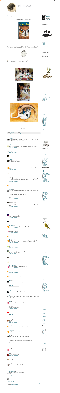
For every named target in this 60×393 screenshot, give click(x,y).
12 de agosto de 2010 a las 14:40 (13, 211)
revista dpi (44, 96)
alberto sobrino (45, 235)
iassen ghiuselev (45, 119)
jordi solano (44, 262)
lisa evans (44, 202)
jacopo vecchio (45, 259)
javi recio (44, 260)
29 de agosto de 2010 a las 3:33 (13, 346)
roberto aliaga (44, 163)
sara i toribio (44, 294)
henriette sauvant (45, 118)
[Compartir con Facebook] (18, 132)
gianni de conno (45, 117)
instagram (44, 43)
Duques (10, 260)
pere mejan (44, 288)
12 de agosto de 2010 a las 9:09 (13, 169)
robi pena (44, 291)
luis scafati (44, 125)
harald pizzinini (45, 256)
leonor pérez (44, 201)
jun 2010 (45, 342)
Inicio (24, 383)
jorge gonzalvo (45, 156)
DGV (9, 363)
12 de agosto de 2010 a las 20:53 (13, 227)
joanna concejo (45, 123)
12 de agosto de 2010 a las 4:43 (13, 152)
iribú (43, 258)
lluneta (44, 182)
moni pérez (44, 280)
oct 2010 (45, 336)
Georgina (10, 138)
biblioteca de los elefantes (46, 171)
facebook (44, 42)
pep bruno (44, 162)
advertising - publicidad (44, 309)
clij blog (44, 172)
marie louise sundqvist (46, 204)
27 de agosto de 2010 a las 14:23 (13, 322)
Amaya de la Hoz (11, 239)
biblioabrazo (44, 170)
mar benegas (44, 157)
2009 (44, 348)
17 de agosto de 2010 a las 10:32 (13, 267)
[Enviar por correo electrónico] (16, 132)
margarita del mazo (45, 158)
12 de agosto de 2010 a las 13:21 (13, 181)
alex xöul (44, 239)
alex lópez (44, 238)
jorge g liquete (45, 263)
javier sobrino (44, 155)
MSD (10, 290)
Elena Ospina (11, 213)
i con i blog (44, 178)
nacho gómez (44, 283)
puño (43, 289)
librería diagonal (45, 180)
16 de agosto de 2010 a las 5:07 (13, 258)
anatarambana (45, 168)
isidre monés (44, 199)
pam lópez (44, 285)
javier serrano (44, 121)
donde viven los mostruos (46, 174)
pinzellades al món (45, 184)
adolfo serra (44, 234)
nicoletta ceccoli (45, 127)
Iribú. (10, 301)
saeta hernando (45, 293)
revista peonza (45, 99)
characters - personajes (44, 311)
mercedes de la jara (45, 278)
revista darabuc (45, 95)
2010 (44, 334)
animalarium (44, 169)
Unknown (10, 166)
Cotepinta (10, 189)
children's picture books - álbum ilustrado (44, 313)
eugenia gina (44, 252)
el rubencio (44, 250)
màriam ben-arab (45, 281)
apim (43, 81)
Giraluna (10, 159)
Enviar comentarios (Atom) (14, 384)
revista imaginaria (45, 98)
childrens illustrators (45, 46)
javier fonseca (45, 153)
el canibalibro (44, 196)
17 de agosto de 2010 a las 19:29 (13, 272)
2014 (44, 330)
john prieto (44, 261)
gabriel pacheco (45, 197)
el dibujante (44, 175)
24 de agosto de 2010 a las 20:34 (13, 303)
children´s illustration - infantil (13, 133)
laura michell (44, 200)
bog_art (10, 295)
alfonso (10, 280)
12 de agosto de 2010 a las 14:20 (13, 198)
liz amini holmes (45, 124)
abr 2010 (45, 344)
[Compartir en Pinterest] (19, 132)
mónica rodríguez (45, 159)
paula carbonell (45, 161)
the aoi (44, 100)
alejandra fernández (45, 237)
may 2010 (45, 343)
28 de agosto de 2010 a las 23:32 (13, 332)
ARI (9, 353)
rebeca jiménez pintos (46, 290)
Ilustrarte (8, 60)
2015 (44, 329)
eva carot (44, 253)
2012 (44, 332)
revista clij (44, 94)
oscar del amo (45, 284)
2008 (44, 349)
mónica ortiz (44, 282)
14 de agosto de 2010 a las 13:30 (13, 242)
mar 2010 (45, 345)
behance (44, 44)
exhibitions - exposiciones (44, 318)
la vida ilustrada (45, 179)
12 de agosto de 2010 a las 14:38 (13, 206)
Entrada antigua (38, 383)
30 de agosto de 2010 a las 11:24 (13, 355)
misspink (44, 279)
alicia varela (44, 240)
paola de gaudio (45, 286)
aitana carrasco (45, 192)
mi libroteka (44, 183)
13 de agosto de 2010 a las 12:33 (13, 232)
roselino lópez (45, 292)
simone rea (44, 214)
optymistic (44, 47)
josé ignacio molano (45, 264)
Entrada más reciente (10, 383)
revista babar (44, 93)
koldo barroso (44, 265)
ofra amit (44, 128)
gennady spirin (45, 116)
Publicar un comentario (11, 381)
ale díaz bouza (45, 236)
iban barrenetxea (45, 198)
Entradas (44, 62)
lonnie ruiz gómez (45, 267)
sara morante (44, 295)
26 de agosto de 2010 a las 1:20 (13, 308)
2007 (44, 350)
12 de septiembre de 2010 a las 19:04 (14, 375)
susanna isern (45, 164)
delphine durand (45, 194)
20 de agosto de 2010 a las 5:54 (13, 292)
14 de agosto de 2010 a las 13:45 (13, 247)
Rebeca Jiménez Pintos (12, 230)
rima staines (44, 212)
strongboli (10, 319)
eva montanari (45, 115)
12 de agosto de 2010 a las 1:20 (13, 147)
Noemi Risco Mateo (12, 371)
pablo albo (44, 160)
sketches (44, 319)
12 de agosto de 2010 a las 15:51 (13, 217)
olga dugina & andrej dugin (46, 129)
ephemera (44, 251)
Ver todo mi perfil (48, 19)
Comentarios (45, 63)
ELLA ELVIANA (11, 150)
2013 (44, 331)
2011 (44, 333)
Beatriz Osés (23, 43)
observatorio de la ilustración (46, 92)
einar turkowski (45, 113)
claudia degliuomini (45, 193)
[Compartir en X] (17, 132)
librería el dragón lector (46, 181)
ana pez (44, 241)
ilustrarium (44, 48)
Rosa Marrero (11, 330)
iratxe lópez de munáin (46, 257)
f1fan (10, 377)
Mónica (10, 144)
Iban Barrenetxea (11, 225)
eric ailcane (44, 114)
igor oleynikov (45, 120)
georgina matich (45, 255)
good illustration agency (46, 45)
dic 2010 (45, 335)
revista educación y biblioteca (47, 97)
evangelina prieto (45, 254)
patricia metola (45, 287)
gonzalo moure (45, 152)
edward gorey (44, 112)
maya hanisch (45, 277)
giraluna (44, 177)
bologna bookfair (45, 82)
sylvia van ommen (45, 138)
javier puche (44, 154)
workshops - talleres (19, 133)
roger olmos (44, 213)
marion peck (44, 126)
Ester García (48, 16)
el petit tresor (44, 176)
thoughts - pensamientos (44, 321)
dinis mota (44, 195)
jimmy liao (44, 122)
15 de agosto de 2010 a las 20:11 (13, 253)
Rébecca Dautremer (28, 59)
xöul (9, 335)
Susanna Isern (11, 201)
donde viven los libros (46, 173)
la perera (44, 266)
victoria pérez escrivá (45, 165)
